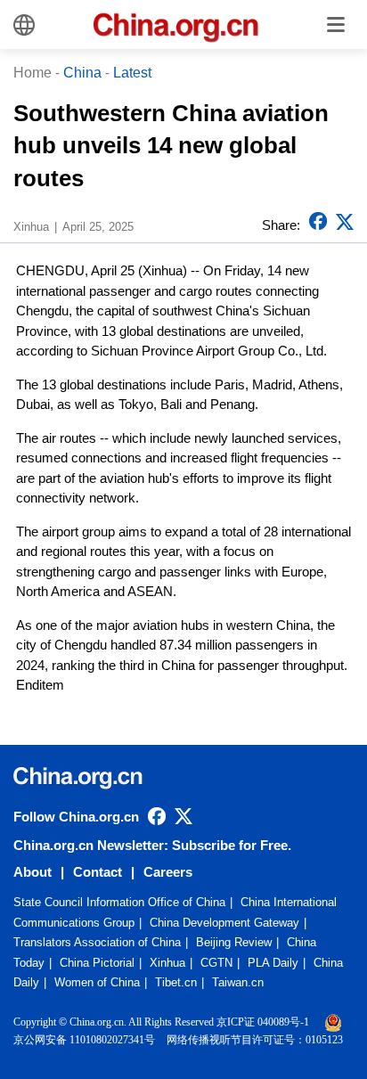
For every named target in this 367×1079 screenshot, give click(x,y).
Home (32, 72)
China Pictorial (97, 962)
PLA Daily (273, 962)
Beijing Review (234, 942)
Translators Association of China (97, 942)
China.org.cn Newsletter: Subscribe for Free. (152, 845)
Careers (167, 872)
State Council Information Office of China (119, 902)
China (82, 72)
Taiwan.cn (238, 982)
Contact (97, 872)
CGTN (216, 962)
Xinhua (167, 962)
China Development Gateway (224, 922)
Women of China (97, 982)
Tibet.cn (176, 982)
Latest (132, 72)
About (32, 872)
